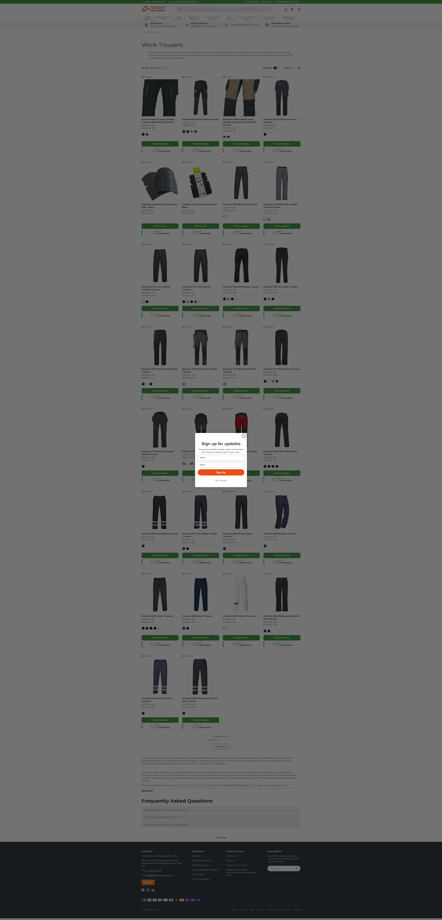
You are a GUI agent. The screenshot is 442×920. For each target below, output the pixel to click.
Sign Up (221, 472)
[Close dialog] (244, 436)
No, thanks (221, 480)
